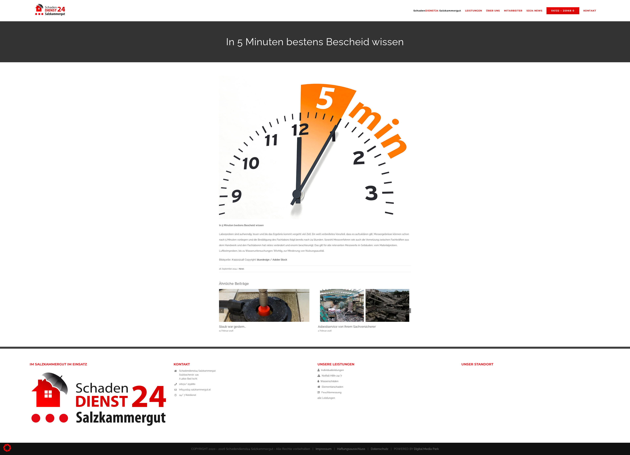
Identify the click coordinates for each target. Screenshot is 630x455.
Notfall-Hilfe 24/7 (331, 375)
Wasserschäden (329, 381)
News (241, 269)
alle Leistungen (326, 398)
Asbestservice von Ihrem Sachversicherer (347, 326)
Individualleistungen (332, 370)
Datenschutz (379, 449)
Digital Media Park (426, 449)
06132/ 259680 (187, 384)
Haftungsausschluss (351, 449)
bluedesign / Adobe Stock (272, 259)
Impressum (324, 449)
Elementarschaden (332, 386)
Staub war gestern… (232, 326)
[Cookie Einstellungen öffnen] (7, 450)
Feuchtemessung (331, 392)
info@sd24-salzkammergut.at (195, 389)
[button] (221, 310)
